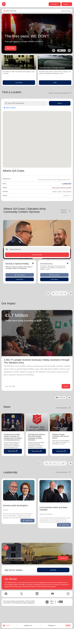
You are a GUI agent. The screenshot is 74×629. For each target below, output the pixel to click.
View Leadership (63, 472)
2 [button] (57, 293)
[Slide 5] (64, 50)
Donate (65, 4)
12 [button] (63, 463)
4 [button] (65, 293)
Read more (27, 520)
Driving (60, 191)
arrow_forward (70, 463)
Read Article (37, 451)
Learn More (18, 82)
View (55, 82)
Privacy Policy (6, 603)
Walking (55, 191)
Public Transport (67, 191)
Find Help (54, 4)
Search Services (37, 254)
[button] (48, 293)
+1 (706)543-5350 (66, 183)
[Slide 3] (61, 50)
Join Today (10, 48)
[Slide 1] (58, 50)
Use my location (10, 107)
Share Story (10, 386)
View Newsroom (63, 408)
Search (60, 103)
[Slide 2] (59, 50)
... (58, 463)
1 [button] (53, 293)
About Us (28, 625)
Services (52, 625)
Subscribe (53, 570)
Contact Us (63, 558)
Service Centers (66, 11)
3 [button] (61, 293)
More (68, 625)
